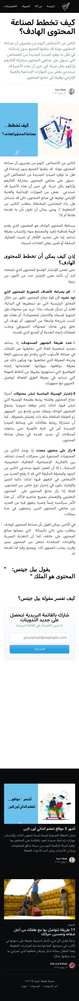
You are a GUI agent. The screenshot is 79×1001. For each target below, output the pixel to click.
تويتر (24, 986)
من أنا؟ (38, 6)
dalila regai (58, 964)
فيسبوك (35, 986)
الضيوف (26, 6)
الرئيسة (51, 6)
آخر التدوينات (51, 986)
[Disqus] (39, 715)
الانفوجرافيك (10, 6)
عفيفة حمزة (60, 89)
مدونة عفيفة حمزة (44, 981)
